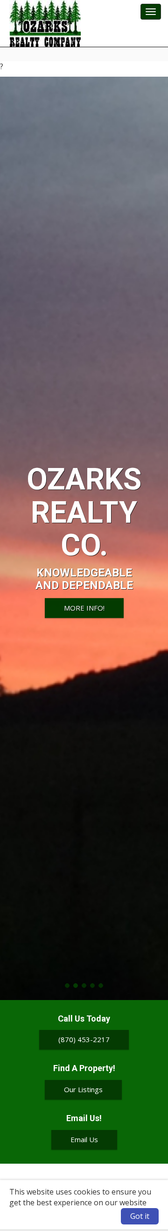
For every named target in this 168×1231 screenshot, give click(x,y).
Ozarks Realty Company (45, 23)
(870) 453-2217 (84, 1039)
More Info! (84, 607)
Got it (139, 1216)
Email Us (84, 1139)
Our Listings (83, 1089)
